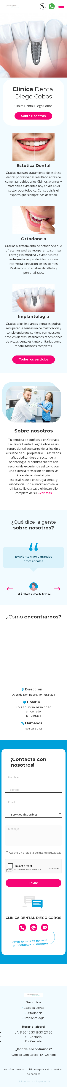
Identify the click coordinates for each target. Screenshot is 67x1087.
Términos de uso (14, 1069)
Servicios (33, 1002)
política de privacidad (48, 852)
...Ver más (44, 493)
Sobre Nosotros (33, 116)
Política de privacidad (39, 1069)
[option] (33, 45)
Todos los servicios (33, 359)
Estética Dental (34, 1007)
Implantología (34, 1018)
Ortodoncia (34, 1013)
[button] (30, 61)
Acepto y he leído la (35, 852)
